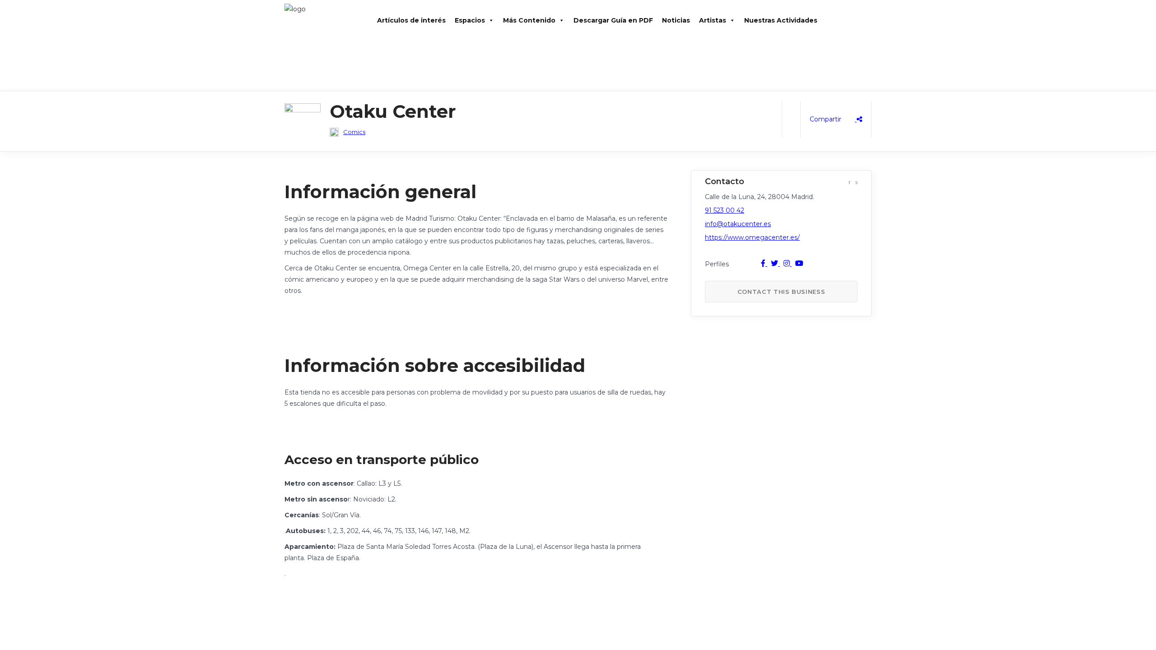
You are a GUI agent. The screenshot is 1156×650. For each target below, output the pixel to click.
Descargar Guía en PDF (613, 20)
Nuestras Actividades (780, 20)
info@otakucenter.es (738, 224)
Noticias (676, 20)
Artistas (712, 20)
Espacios (470, 20)
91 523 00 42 (724, 210)
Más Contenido (529, 20)
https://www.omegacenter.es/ (752, 237)
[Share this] (836, 119)
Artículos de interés (411, 20)
